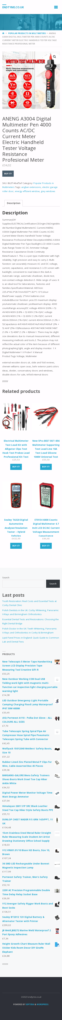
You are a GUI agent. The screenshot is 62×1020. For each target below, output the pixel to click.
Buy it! (8, 173)
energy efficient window (27, 191)
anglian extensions (31, 187)
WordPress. (43, 1004)
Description (13, 203)
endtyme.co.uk (13, 7)
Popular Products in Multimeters (27, 33)
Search (5, 577)
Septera (29, 1004)
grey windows (48, 191)
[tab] (13, 203)
